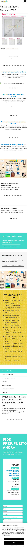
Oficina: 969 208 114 (13, 473)
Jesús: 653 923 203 (14, 472)
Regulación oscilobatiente (8, 378)
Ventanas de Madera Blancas (12, 48)
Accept (14, 539)
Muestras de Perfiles (7, 371)
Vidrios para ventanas (7, 374)
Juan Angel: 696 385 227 (12, 470)
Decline (14, 542)
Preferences (14, 545)
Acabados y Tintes (6, 385)
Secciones (4, 381)
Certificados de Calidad (8, 389)
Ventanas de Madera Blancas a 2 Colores (13, 95)
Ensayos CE (5, 392)
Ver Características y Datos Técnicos (13, 265)
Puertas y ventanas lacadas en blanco (13, 72)
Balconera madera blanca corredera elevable (13, 122)
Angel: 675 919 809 (14, 475)
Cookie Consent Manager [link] (6, 525)
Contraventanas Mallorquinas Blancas (13, 144)
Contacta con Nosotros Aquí (11, 246)
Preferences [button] (7, 535)
